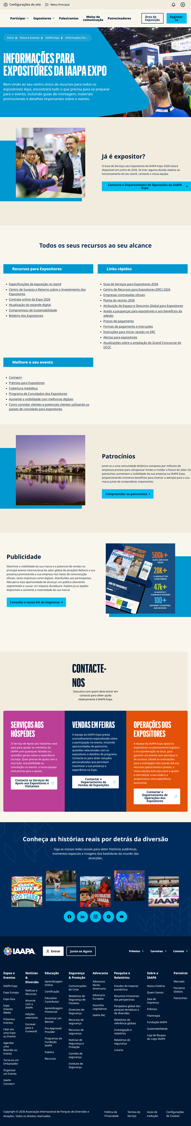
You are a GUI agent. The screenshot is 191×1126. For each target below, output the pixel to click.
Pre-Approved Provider (53, 1030)
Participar (18, 18)
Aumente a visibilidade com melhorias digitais (41, 399)
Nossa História (156, 986)
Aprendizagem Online (54, 983)
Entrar (55, 951)
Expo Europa (11, 992)
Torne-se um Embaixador (11, 1061)
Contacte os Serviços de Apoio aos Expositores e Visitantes (32, 783)
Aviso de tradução (152, 1114)
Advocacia (100, 973)
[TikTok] (108, 916)
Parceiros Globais (179, 989)
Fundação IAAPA (157, 1022)
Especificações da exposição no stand (35, 284)
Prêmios (134, 951)
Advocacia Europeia (99, 997)
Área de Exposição (152, 18)
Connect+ (15, 377)
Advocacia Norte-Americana (99, 985)
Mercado (179, 981)
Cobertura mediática (23, 388)
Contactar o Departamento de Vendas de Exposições (93, 782)
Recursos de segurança (76, 1021)
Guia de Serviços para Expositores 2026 (130, 284)
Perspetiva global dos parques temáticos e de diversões (127, 1009)
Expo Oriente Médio (8, 1009)
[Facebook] (69, 916)
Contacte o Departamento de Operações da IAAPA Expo (145, 186)
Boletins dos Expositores (26, 316)
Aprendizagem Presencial (54, 1010)
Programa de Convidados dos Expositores (38, 394)
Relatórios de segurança (122, 1041)
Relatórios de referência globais (125, 1021)
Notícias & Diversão (32, 977)
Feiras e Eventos (30, 38)
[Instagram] (95, 916)
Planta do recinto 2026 (119, 300)
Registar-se (176, 18)
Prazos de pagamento (118, 321)
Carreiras (157, 951)
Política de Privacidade (111, 1114)
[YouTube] (121, 916)
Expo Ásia (9, 999)
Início (10, 38)
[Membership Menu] (183, 4)
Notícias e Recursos (31, 992)
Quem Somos (155, 992)
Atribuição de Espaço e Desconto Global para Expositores (143, 306)
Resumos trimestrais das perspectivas (126, 997)
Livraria (118, 1050)
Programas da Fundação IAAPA (53, 1042)
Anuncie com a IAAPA (30, 1004)
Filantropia (153, 1016)
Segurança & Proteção (77, 975)
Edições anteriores (31, 1016)
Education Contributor (52, 1000)
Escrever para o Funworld (31, 1028)
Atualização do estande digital (30, 305)
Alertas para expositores (120, 337)
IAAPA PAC (99, 1015)
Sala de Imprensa (153, 1000)
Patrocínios (180, 998)
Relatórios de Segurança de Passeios (77, 999)
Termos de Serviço (133, 1114)
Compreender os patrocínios (126, 494)
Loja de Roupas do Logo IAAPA (156, 1037)
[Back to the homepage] (19, 951)
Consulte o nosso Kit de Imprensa (35, 602)
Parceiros (181, 973)
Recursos (50, 1058)
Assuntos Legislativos (100, 1007)
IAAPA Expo (53, 38)
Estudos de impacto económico (126, 987)
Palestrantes (69, 18)
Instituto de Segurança (76, 1065)
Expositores (42, 18)
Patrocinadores (119, 18)
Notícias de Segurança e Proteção (76, 1043)
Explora (49, 1052)
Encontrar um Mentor (53, 1020)
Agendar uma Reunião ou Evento (10, 1048)
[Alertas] (173, 4)
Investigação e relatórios (123, 1031)
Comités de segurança (75, 1055)
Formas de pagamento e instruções (128, 326)
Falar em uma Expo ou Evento (9, 1033)
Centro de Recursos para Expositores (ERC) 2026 (136, 289)
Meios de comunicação (93, 18)
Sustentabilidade (157, 1029)
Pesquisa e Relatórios (122, 975)
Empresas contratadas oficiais (124, 295)
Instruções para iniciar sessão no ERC (129, 332)
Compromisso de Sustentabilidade (33, 310)
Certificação (52, 991)
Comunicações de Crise (78, 987)
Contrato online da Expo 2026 (29, 299)
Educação (52, 973)
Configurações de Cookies (175, 1114)
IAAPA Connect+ (9, 1082)
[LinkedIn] (82, 916)
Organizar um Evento (9, 1072)
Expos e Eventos (9, 975)
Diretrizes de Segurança (76, 1011)
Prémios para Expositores (27, 383)
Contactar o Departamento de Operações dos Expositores (154, 796)
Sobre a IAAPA (152, 975)
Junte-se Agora (81, 951)
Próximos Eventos (9, 1021)
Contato (178, 951)
